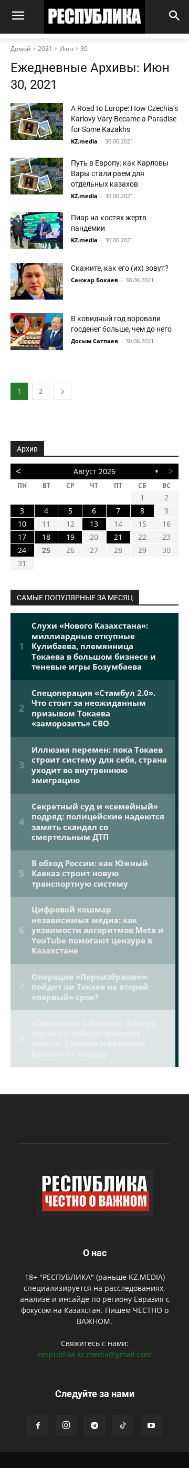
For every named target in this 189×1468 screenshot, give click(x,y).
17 (22, 537)
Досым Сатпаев (94, 341)
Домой (20, 48)
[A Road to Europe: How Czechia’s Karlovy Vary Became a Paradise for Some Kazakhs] (36, 121)
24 (22, 550)
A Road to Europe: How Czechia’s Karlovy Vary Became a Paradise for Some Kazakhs (124, 119)
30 (84, 48)
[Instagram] (66, 1425)
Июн (66, 48)
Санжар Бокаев (94, 280)
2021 (45, 48)
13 (94, 524)
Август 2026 (95, 471)
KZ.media (84, 141)
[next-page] (62, 391)
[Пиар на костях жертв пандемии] (36, 230)
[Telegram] (94, 1425)
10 (22, 524)
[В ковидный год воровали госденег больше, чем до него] (36, 331)
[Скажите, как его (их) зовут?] (36, 281)
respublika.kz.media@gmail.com (95, 1354)
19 (70, 537)
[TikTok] (122, 1425)
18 (46, 537)
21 (118, 537)
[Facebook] (37, 1425)
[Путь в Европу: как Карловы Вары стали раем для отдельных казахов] (36, 176)
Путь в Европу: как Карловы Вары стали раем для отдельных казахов (120, 173)
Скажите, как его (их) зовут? (120, 268)
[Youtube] (151, 1425)
